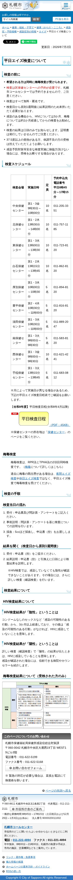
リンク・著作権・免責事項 (20, 857)
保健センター (56, 432)
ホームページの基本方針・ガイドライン (28, 866)
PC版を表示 (62, 19)
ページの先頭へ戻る (58, 790)
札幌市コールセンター (18, 827)
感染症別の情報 (27, 31)
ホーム (5, 27)
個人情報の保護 (14, 861)
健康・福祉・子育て (23, 27)
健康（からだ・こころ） (49, 27)
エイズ (42, 31)
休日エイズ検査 (29, 478)
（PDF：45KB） (59, 425)
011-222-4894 (22, 840)
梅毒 (28, 466)
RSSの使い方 (13, 871)
